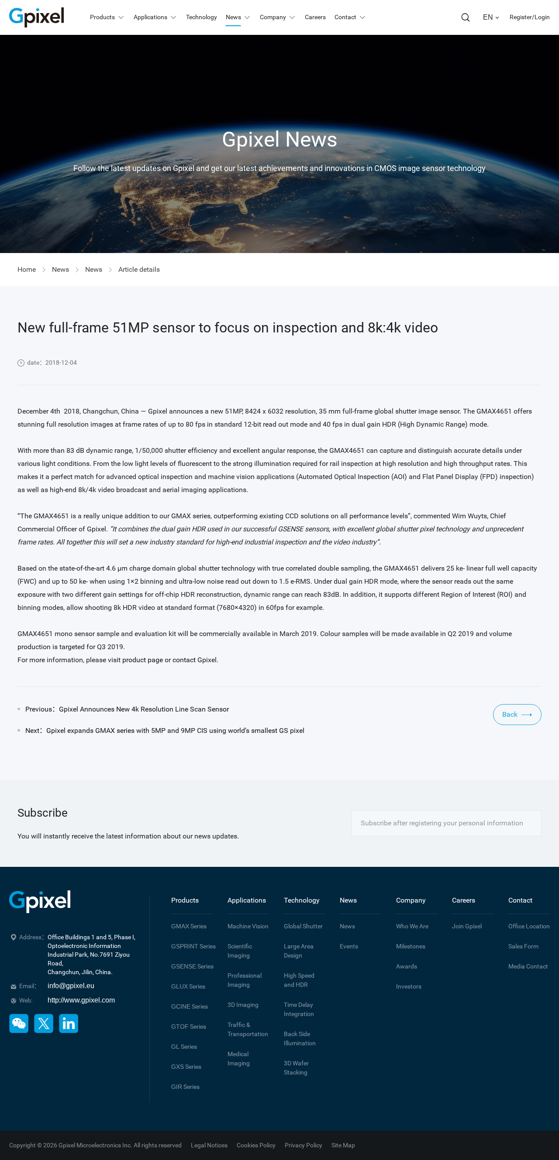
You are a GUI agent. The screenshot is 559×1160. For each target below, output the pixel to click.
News (60, 269)
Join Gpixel (467, 926)
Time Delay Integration (299, 1009)
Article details (139, 269)
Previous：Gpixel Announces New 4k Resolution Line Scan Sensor (127, 709)
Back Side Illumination (300, 1038)
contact (184, 660)
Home (26, 269)
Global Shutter (303, 926)
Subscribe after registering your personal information (442, 823)
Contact (520, 900)
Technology (302, 900)
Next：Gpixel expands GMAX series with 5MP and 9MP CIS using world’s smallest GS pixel (164, 730)
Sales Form (523, 946)
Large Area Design (299, 951)
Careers (463, 900)
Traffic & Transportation (248, 1029)
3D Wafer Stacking (296, 1068)
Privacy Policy (303, 1145)
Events (349, 946)
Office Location (529, 926)
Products (185, 900)
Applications (247, 900)
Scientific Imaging (240, 951)
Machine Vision (248, 926)
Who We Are (412, 926)
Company (411, 900)
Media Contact (528, 966)
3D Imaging (243, 1004)
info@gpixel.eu (71, 985)
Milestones (410, 946)
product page (142, 660)
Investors (408, 986)
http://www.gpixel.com (81, 1000)
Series (189, 926)
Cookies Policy (256, 1145)
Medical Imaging (239, 1059)
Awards (406, 966)
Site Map (343, 1145)
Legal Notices (209, 1145)
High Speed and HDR (299, 980)
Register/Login (530, 17)
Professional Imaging (245, 980)
